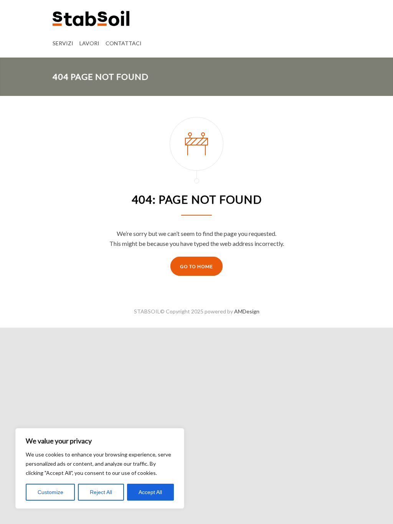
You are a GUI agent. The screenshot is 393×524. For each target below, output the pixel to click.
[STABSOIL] (91, 18)
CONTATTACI (124, 43)
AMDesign (246, 311)
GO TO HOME (196, 266)
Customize (50, 492)
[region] (99, 468)
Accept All (150, 492)
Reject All (101, 492)
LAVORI (89, 43)
